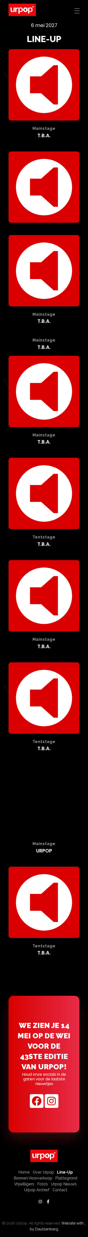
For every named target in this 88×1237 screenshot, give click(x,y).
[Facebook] (37, 1101)
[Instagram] (51, 1101)
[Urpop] (22, 10)
